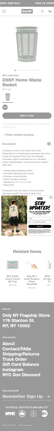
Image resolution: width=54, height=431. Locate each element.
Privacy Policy (38, 233)
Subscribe (40, 226)
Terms (42, 233)
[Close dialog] (51, 197)
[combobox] (30, 222)
